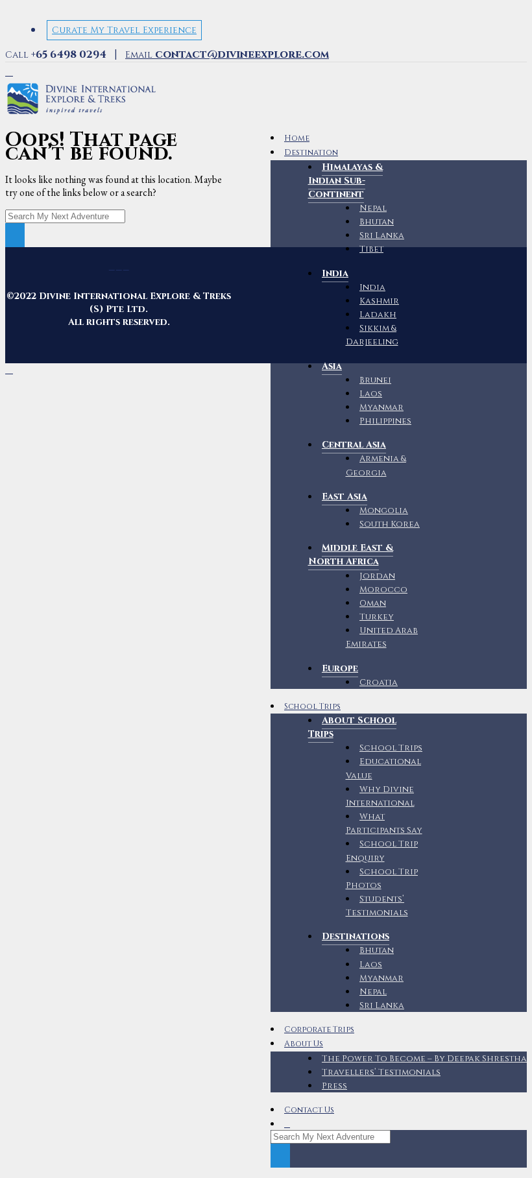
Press (334, 1086)
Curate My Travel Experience (124, 30)
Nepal (373, 208)
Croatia (378, 682)
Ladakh (377, 314)
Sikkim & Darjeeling (372, 335)
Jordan (377, 576)
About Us (303, 1044)
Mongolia (383, 510)
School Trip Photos (382, 878)
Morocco (383, 589)
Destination (311, 152)
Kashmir (379, 301)
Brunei (375, 380)
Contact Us (309, 1110)
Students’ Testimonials (377, 906)
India (372, 287)
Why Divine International (380, 796)
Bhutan (376, 222)
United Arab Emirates (382, 637)
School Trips (312, 706)
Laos (370, 394)
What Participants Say (384, 823)
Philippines (385, 421)
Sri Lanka (381, 235)
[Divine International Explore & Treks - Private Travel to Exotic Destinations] (81, 114)
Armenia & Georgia (376, 465)
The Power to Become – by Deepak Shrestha (424, 1058)
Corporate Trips (319, 1029)
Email (227, 55)
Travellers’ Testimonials (381, 1072)
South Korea (389, 524)
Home (296, 138)
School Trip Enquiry (382, 850)
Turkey (376, 617)
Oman (372, 603)
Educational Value (384, 768)
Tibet (371, 249)
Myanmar (381, 407)
